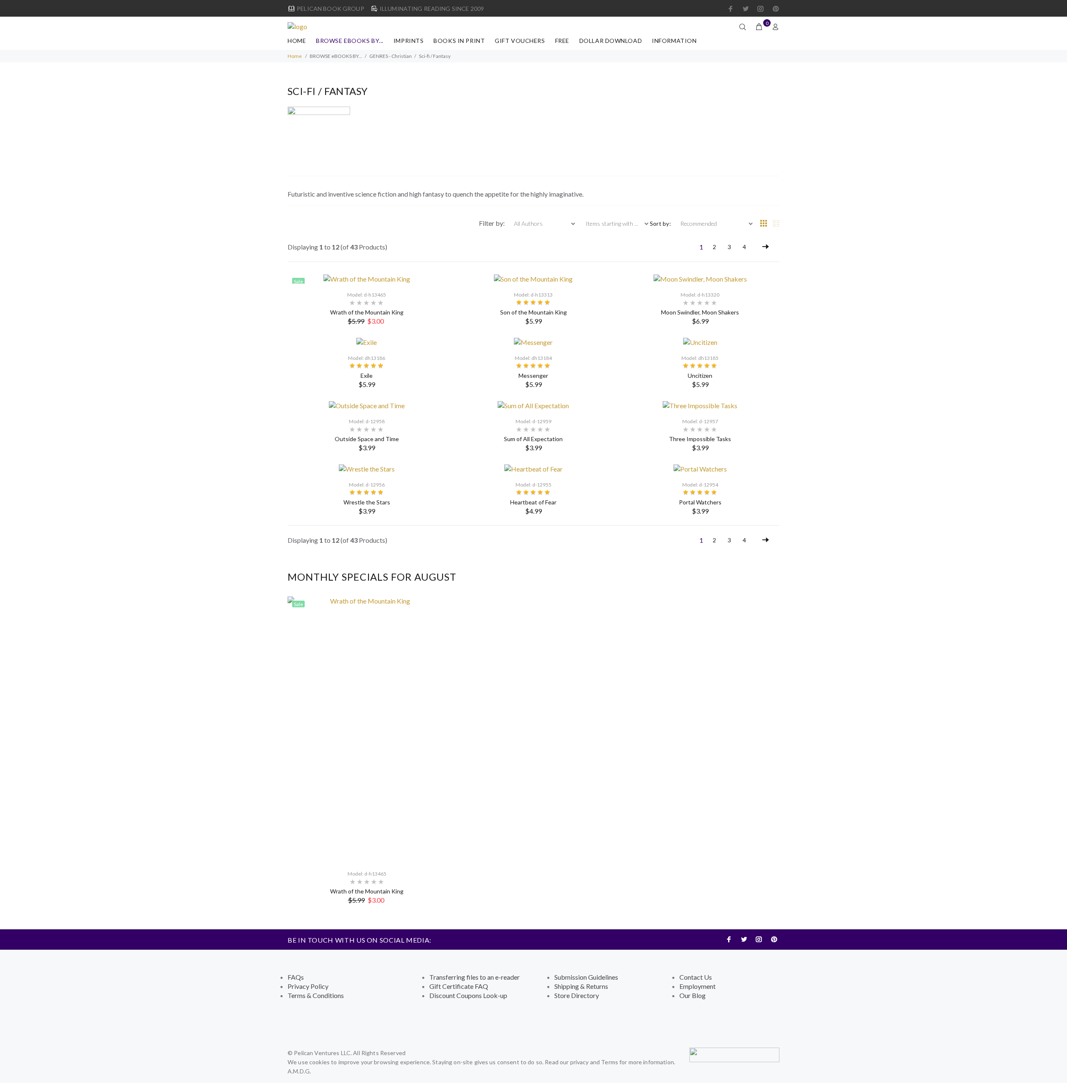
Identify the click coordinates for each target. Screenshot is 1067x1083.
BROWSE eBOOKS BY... (349, 40)
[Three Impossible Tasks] (700, 405)
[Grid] (763, 223)
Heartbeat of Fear (533, 502)
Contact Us (695, 977)
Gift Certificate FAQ (458, 986)
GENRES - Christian (390, 56)
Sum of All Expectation (533, 438)
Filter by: (492, 223)
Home (297, 40)
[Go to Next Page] (766, 247)
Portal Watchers (700, 502)
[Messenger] (533, 341)
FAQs (296, 977)
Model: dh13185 (700, 358)
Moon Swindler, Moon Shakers (700, 312)
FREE (562, 40)
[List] (776, 223)
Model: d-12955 (533, 485)
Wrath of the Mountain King (366, 312)
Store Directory (576, 995)
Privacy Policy (308, 986)
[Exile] (366, 341)
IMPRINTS (408, 40)
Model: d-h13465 (366, 295)
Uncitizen (700, 375)
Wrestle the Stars (366, 502)
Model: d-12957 (700, 421)
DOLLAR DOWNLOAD (610, 40)
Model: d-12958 (367, 421)
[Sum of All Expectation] (533, 405)
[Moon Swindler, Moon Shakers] (700, 278)
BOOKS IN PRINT (459, 40)
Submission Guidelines (586, 977)
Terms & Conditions (316, 995)
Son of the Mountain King (533, 312)
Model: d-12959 (533, 421)
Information (674, 40)
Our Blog (692, 995)
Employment (697, 986)
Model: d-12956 (367, 485)
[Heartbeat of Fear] (533, 468)
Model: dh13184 (533, 358)
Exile (367, 375)
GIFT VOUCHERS (520, 40)
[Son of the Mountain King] (533, 278)
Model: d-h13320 (700, 295)
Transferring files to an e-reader (474, 977)
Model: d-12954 (700, 485)
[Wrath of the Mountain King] (366, 278)
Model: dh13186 (366, 358)
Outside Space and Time (367, 438)
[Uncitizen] (700, 341)
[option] (366, 750)
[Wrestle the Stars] (367, 468)
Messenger (533, 375)
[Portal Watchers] (700, 468)
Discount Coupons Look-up (468, 995)
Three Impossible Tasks (700, 438)
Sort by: (660, 223)
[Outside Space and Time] (367, 405)
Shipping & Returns (581, 986)
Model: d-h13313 (533, 295)
